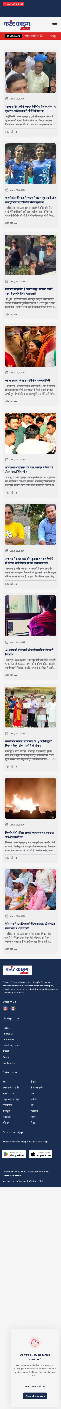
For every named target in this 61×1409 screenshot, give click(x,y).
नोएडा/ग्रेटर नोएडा (11, 1099)
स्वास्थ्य (34, 1111)
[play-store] (14, 1155)
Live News (8, 1039)
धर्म (32, 1105)
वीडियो (6, 1051)
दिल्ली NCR (8, 1093)
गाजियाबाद (7, 1105)
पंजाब (33, 1081)
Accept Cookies (35, 1395)
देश (4, 1081)
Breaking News (11, 1045)
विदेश (33, 1122)
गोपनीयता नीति (36, 1181)
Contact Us (9, 1062)
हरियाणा (6, 1122)
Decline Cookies (35, 1386)
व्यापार (33, 1116)
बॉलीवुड (6, 1111)
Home (6, 1027)
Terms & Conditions (14, 1181)
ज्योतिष (34, 1099)
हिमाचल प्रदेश (37, 1087)
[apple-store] (40, 1155)
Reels (6, 1057)
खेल (32, 1093)
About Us (8, 1033)
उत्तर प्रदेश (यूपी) (11, 1087)
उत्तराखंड (7, 1116)
